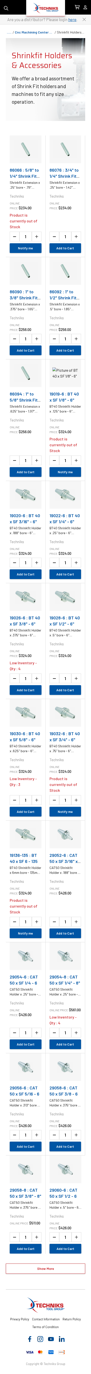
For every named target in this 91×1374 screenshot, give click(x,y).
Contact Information (46, 1319)
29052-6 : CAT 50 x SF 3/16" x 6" (64, 861)
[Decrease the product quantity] (14, 236)
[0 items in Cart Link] (77, 7)
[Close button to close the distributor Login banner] (84, 19)
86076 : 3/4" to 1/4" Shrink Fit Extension (64, 176)
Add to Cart (65, 248)
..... (9, 32)
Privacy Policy (19, 1319)
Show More (45, 1268)
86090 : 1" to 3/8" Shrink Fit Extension (24, 297)
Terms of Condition (45, 1327)
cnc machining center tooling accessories (35, 32)
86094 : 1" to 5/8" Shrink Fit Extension (24, 400)
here (72, 19)
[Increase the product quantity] (36, 236)
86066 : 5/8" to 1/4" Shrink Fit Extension (24, 176)
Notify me (25, 248)
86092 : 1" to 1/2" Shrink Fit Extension (63, 297)
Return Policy (72, 1319)
